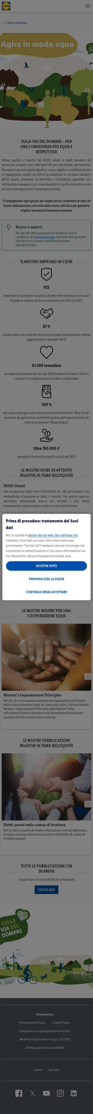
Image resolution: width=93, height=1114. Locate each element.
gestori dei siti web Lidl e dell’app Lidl (53, 535)
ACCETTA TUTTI (46, 566)
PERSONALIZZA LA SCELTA (46, 579)
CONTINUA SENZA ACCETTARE (46, 592)
